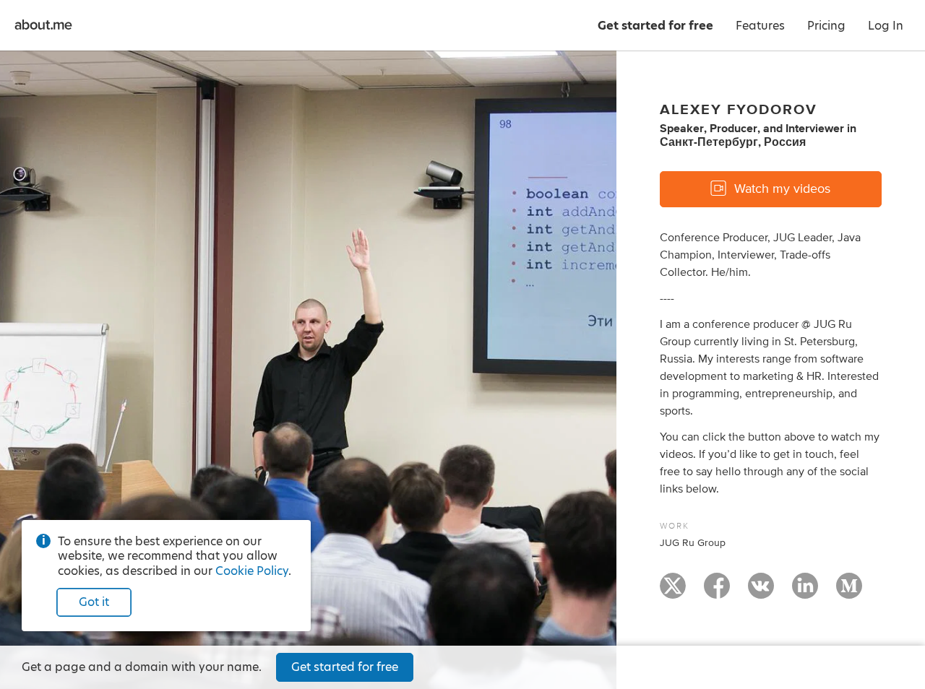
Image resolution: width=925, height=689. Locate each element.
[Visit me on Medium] (849, 592)
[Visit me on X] (673, 592)
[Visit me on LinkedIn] (805, 592)
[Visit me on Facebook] (717, 592)
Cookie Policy (251, 571)
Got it (94, 602)
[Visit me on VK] (761, 592)
